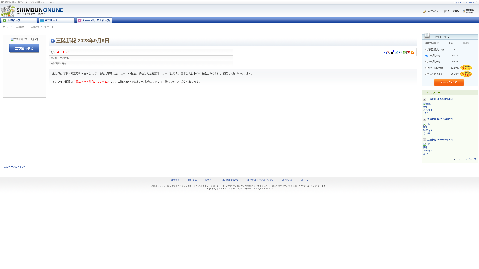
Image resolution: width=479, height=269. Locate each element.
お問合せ (209, 180)
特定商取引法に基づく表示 (260, 180)
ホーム (6, 27)
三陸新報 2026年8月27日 (440, 119)
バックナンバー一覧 (466, 159)
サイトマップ (461, 2)
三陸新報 (20, 27)
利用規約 (192, 180)
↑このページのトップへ (14, 166)
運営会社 (175, 180)
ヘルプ (474, 2)
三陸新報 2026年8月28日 (440, 99)
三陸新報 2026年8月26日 (440, 139)
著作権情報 (287, 180)
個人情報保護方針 (231, 180)
